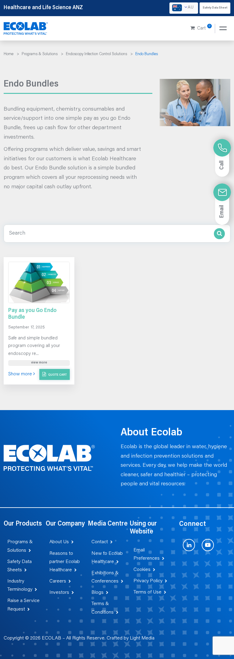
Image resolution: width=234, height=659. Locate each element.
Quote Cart (57, 375)
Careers (57, 581)
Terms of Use (147, 592)
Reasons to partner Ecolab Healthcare (64, 561)
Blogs (97, 592)
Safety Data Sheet (215, 7)
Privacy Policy (147, 581)
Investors (59, 592)
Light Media (142, 638)
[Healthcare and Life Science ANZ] (26, 28)
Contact (99, 542)
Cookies (142, 569)
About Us (59, 542)
